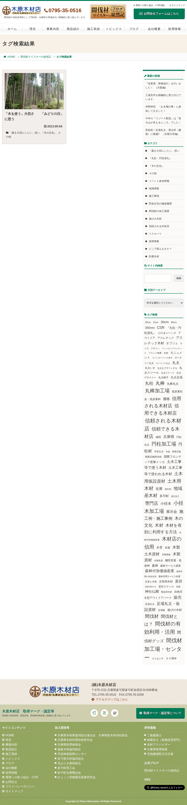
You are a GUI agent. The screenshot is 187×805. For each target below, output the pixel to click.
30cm (165, 322)
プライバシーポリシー (20, 786)
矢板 (178, 586)
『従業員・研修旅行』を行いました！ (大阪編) (163, 85)
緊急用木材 (166, 592)
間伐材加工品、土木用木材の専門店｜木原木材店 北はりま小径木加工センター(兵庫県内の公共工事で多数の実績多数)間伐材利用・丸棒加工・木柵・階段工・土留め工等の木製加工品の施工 (21, 10)
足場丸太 (149, 604)
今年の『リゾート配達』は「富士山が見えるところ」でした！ (163, 120)
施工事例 (154, 195)
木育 (159, 547)
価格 (166, 399)
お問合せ (11, 781)
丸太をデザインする (167, 368)
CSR (160, 327)
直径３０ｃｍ (166, 586)
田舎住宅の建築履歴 (160, 203)
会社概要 (154, 28)
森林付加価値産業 (159, 571)
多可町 (164, 496)
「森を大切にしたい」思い (24, 132)
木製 (167, 547)
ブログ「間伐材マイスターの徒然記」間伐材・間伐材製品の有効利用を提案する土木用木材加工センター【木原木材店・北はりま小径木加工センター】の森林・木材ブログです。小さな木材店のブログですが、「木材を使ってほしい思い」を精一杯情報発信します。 (108, 12)
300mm (150, 327)
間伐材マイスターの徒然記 (35, 56)
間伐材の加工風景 (159, 211)
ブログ (134, 28)
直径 (178, 581)
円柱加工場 (164, 444)
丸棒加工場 (157, 390)
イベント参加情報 (159, 181)
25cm (156, 322)
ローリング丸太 (163, 363)
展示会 (171, 512)
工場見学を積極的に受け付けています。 (163, 97)
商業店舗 (176, 451)
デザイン (155, 348)
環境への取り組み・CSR (21, 777)
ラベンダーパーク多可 (162, 358)
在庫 (159, 489)
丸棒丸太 (173, 383)
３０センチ (158, 658)
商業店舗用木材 (153, 456)
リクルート (155, 233)
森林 (155, 565)
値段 (158, 436)
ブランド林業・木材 (158, 353)
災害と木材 (151, 581)
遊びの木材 (155, 218)
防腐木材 (154, 256)
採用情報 (174, 28)
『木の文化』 (49, 132)
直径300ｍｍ (150, 587)
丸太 (176, 363)
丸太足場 (176, 377)
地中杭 (168, 489)
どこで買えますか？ (160, 248)
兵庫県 (168, 437)
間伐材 (152, 616)
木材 (159, 525)
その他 (153, 173)
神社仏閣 (152, 591)
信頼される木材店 (159, 226)
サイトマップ (178, 5)
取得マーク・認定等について (163, 713)
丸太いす (150, 368)
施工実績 (93, 28)
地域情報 (154, 188)
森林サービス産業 (170, 565)
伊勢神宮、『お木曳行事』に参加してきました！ (163, 108)
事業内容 (53, 28)
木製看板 (166, 554)
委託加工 (175, 496)
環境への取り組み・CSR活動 (150, 5)
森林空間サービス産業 (169, 576)
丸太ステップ (167, 373)
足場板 (161, 610)
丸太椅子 (163, 377)
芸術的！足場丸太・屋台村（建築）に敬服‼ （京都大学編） (163, 131)
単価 (168, 452)
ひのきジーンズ (167, 333)
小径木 (165, 504)
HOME (11, 56)
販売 (178, 597)
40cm (174, 322)
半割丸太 (159, 451)
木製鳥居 (158, 560)
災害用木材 (166, 581)
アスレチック (165, 337)
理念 (32, 28)
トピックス (114, 28)
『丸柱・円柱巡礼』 (160, 158)
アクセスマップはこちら (112, 699)
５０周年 (171, 658)
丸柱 (149, 383)
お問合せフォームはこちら (161, 13)
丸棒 (160, 383)
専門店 (151, 503)
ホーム (12, 28)
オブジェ (172, 343)
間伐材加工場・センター (163, 648)
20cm (148, 322)
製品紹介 (73, 28)
